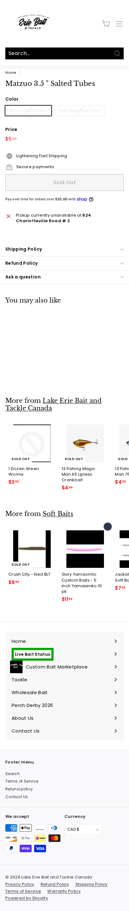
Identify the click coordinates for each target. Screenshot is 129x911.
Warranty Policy (63, 891)
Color (12, 99)
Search (12, 773)
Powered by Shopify (26, 898)
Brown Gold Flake (28, 110)
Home (10, 72)
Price (11, 130)
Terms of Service (21, 781)
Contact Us (16, 796)
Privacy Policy (19, 884)
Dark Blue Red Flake (79, 110)
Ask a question (23, 277)
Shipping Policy (23, 249)
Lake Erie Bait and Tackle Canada (53, 404)
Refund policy (19, 789)
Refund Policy (21, 263)
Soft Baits (58, 514)
